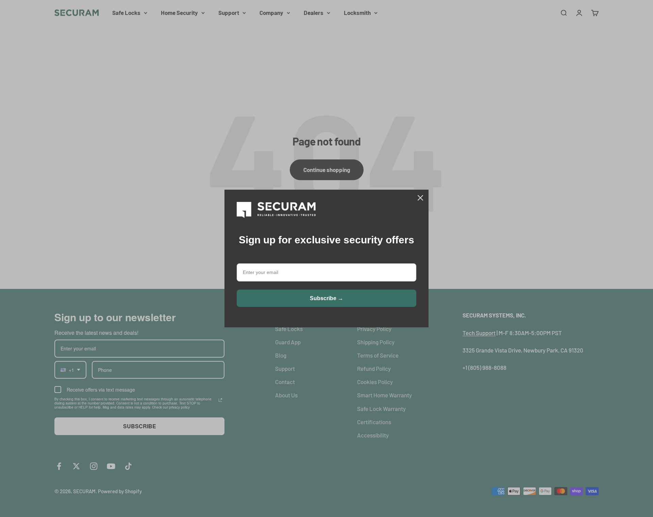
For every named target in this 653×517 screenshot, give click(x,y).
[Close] (420, 198)
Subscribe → (326, 298)
